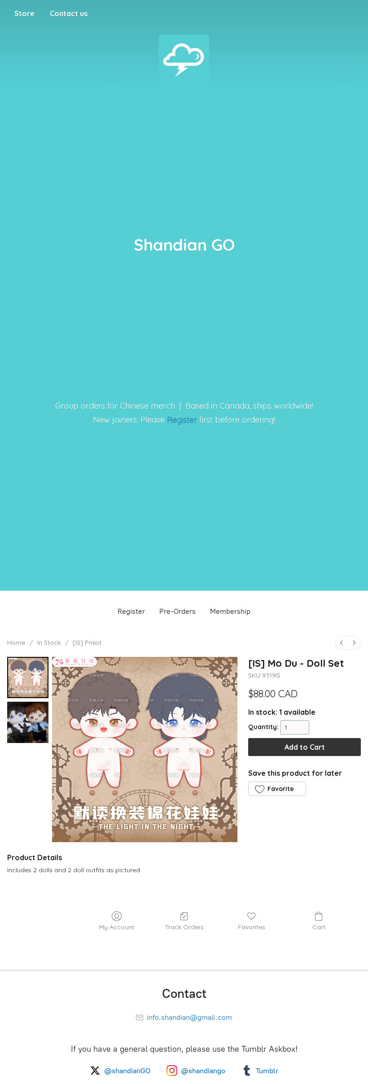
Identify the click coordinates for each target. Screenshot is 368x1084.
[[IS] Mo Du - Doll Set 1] (27, 722)
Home (16, 642)
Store (24, 13)
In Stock (49, 642)
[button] (277, 789)
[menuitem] (341, 642)
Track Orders (184, 927)
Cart (318, 927)
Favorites (251, 927)
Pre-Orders (177, 611)
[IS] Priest (87, 642)
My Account (116, 927)
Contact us (69, 13)
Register (182, 420)
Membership (230, 611)
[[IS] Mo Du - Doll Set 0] (27, 677)
